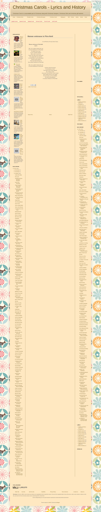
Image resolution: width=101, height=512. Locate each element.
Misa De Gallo (18, 393)
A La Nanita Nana (18, 363)
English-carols (81, 106)
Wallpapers (63, 17)
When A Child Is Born (21, 37)
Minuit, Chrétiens (18, 215)
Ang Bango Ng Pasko (18, 371)
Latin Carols (54, 21)
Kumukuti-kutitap (18, 376)
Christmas (80, 104)
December (17, 170)
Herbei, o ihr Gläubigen (17, 422)
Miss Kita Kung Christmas (18, 403)
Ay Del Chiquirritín (18, 317)
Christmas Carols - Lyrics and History (49, 7)
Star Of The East (18, 253)
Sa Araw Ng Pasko (18, 383)
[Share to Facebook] (35, 85)
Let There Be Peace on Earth (19, 198)
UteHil (50, 502)
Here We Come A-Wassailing (18, 275)
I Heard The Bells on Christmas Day (18, 283)
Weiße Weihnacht (18, 432)
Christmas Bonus (18, 369)
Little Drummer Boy (21, 135)
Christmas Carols (53, 17)
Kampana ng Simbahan (17, 406)
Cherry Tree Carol (18, 293)
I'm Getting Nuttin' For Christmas (18, 267)
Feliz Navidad (18, 365)
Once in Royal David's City (18, 270)
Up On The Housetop (17, 183)
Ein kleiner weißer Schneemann (18, 419)
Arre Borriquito (18, 319)
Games (81, 17)
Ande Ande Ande (18, 320)
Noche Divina (17, 330)
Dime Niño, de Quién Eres (18, 313)
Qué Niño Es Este (18, 322)
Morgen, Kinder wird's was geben (19, 445)
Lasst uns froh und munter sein (18, 449)
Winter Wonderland (19, 195)
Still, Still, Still (21, 52)
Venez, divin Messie (19, 207)
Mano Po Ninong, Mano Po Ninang (19, 386)
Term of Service (65, 491)
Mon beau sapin (18, 216)
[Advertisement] (40, 28)
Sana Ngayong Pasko (18, 379)
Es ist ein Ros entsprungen (18, 463)
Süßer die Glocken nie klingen (18, 439)
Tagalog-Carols (81, 116)
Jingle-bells (80, 110)
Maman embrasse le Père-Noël (18, 221)
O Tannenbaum (18, 446)
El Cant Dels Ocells (19, 359)
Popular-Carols (81, 112)
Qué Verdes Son (18, 336)
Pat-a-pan (18, 64)
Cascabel (17, 341)
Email (86, 17)
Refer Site (17, 491)
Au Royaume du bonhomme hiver (19, 246)
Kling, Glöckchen (18, 454)
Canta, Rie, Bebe (18, 175)
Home (14, 17)
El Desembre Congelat (17, 357)
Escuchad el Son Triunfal (18, 349)
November (17, 171)
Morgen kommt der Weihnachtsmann (19, 442)
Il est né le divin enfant (18, 224)
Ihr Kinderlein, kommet (18, 456)
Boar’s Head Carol (21, 85)
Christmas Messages (41, 17)
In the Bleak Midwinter (17, 264)
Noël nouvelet (18, 213)
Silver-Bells (80, 113)
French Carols (47, 21)
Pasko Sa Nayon (18, 388)
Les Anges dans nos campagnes (19, 249)
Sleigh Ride (17, 200)
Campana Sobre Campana (18, 362)
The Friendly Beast (21, 98)
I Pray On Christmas (19, 272)
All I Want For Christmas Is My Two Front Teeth (18, 473)
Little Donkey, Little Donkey (19, 259)
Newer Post (30, 114)
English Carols (14, 21)
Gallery (77, 17)
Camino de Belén (18, 315)
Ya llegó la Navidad (19, 351)
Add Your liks (31, 491)
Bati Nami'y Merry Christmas (18, 396)
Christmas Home (20, 17)
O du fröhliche (18, 417)
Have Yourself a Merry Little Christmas (18, 186)
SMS (69, 17)
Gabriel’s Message (19, 276)
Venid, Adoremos (18, 335)
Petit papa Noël (18, 211)
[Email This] (31, 85)
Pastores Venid (18, 304)
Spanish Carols (22, 21)
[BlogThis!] (32, 85)
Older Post (70, 114)
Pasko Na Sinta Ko (19, 408)
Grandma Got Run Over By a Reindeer (18, 179)
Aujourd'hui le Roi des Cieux (18, 243)
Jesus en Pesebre (18, 353)
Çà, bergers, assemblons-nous (18, 239)
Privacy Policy (53, 491)
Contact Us (75, 491)
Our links (23, 491)
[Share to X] (34, 85)
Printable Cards (30, 17)
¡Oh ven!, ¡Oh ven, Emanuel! (18, 333)
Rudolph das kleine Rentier (19, 430)
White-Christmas (81, 120)
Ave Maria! (17, 467)
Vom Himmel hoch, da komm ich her (19, 452)
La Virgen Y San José (83, 259)
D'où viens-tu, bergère (17, 234)
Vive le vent (17, 203)
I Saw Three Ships (21, 121)
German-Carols (81, 109)
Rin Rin (16, 301)
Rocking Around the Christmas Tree (19, 193)
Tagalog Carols (31, 21)
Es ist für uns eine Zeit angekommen (83, 406)
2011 (15, 168)
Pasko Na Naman (18, 390)
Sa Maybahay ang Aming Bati (18, 410)
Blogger (58, 502)
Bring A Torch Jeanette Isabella (19, 297)
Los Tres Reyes (18, 324)
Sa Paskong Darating (17, 400)
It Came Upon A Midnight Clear (18, 262)
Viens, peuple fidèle (19, 205)
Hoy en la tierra (18, 354)
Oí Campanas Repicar (18, 346)
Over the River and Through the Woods (19, 190)
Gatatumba (17, 309)
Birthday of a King (18, 291)
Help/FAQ (43, 491)
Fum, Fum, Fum (18, 311)
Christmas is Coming (17, 289)
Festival (72, 17)
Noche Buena (18, 412)
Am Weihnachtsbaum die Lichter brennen (19, 426)
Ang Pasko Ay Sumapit (18, 111)
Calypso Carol (17, 74)
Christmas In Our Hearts (18, 381)
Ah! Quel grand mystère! (18, 252)
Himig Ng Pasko (18, 398)
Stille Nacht (17, 433)
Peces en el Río (18, 303)
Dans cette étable (18, 231)
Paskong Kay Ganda (17, 374)
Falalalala (17, 218)
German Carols (39, 21)
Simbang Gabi (18, 391)
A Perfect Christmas (19, 367)
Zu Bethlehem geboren (18, 436)
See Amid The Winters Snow (18, 256)
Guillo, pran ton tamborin (18, 226)
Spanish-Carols (81, 115)
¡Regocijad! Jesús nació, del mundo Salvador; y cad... (19, 470)
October (17, 173)
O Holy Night (17, 278)
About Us (82, 491)
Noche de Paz (18, 325)
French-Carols (33, 86)
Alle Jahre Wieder (18, 465)
